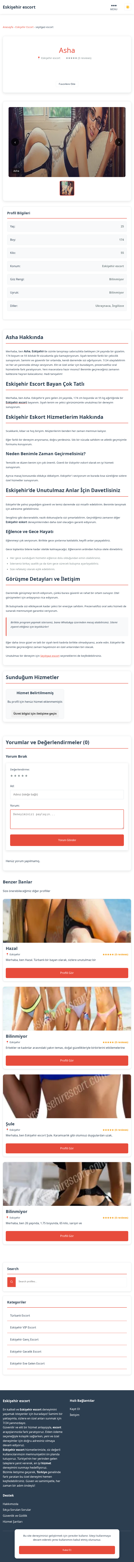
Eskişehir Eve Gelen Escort (27, 1363)
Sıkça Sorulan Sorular (17, 1510)
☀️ (128, 7)
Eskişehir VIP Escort (23, 1327)
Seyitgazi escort (49, 655)
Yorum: (15, 806)
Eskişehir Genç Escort (24, 1339)
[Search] (11, 1282)
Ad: (12, 786)
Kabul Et (67, 1550)
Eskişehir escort (19, 7)
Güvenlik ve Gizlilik (15, 1516)
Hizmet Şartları (13, 1522)
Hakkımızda (10, 1504)
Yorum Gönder (67, 840)
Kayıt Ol (75, 1409)
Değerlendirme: (20, 769)
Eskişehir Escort (24, 27)
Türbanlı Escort (20, 1315)
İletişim (74, 1415)
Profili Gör (67, 973)
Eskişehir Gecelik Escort (25, 1351)
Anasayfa (8, 27)
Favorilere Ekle (67, 84)
